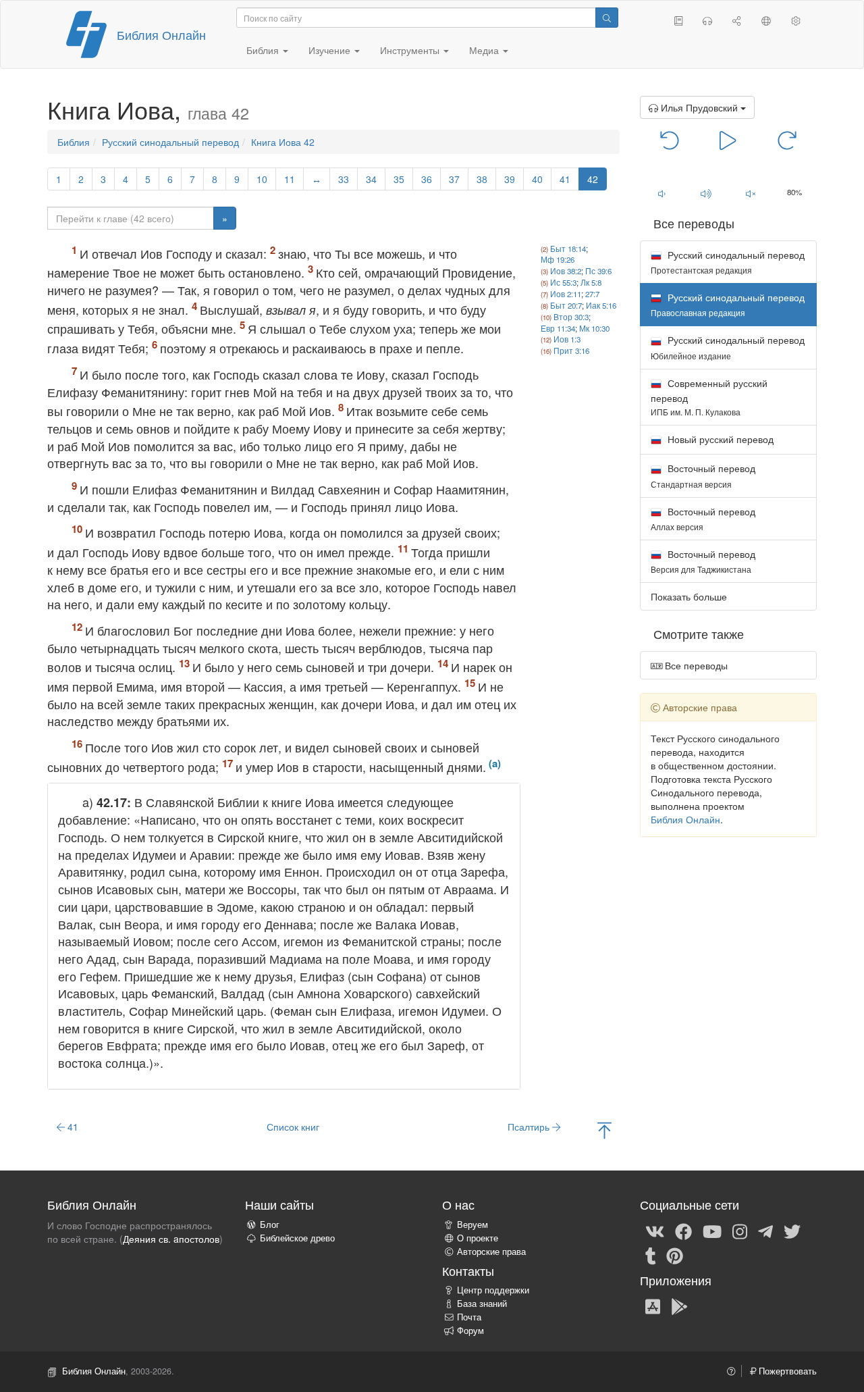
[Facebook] (683, 1230)
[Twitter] (792, 1230)
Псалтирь (530, 1126)
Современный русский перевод (709, 396)
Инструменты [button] (411, 50)
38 (482, 179)
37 (454, 179)
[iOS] (652, 1305)
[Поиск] (606, 17)
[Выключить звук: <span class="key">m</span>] (750, 193)
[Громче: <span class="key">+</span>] (706, 193)
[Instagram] (739, 1230)
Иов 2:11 (565, 293)
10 (261, 179)
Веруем (472, 1224)
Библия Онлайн (161, 34)
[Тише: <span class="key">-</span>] (662, 193)
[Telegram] (765, 1230)
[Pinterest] (674, 1255)
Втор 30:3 (571, 316)
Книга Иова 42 (283, 142)
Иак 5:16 (601, 305)
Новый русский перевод (719, 439)
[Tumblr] (650, 1255)
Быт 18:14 (568, 248)
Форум (470, 1330)
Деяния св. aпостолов (171, 1238)
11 (289, 179)
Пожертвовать (786, 1371)
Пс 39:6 (598, 270)
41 (565, 179)
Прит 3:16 (571, 350)
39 (509, 179)
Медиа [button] (485, 50)
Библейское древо (297, 1238)
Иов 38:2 (565, 270)
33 (343, 179)
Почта (469, 1317)
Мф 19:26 (557, 259)
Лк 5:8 (590, 282)
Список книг (293, 1126)
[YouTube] (712, 1230)
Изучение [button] (330, 50)
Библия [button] (263, 50)
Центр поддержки (493, 1290)
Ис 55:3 (563, 282)
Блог (269, 1224)
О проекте (477, 1238)
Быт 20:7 (566, 305)
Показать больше (689, 596)
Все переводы (695, 665)
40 (537, 179)
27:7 (592, 293)
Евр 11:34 (558, 328)
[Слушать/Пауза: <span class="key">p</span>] (728, 139)
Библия (73, 142)
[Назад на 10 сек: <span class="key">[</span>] (670, 139)
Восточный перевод (703, 475)
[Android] (679, 1305)
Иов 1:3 (567, 339)
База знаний (482, 1303)
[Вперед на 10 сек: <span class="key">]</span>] (787, 139)
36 (426, 179)
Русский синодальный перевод (170, 142)
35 (399, 179)
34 (371, 179)
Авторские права (491, 1251)
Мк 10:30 (594, 328)
